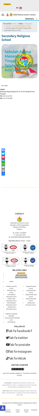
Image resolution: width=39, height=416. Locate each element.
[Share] (19, 174)
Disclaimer (34, 410)
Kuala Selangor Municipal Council (11, 304)
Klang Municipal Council (31, 291)
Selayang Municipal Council (31, 295)
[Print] (19, 170)
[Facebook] (19, 150)
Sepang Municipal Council (31, 299)
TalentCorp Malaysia (11, 313)
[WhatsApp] (19, 163)
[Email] (19, 167)
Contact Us (7, 4)
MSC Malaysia (11, 322)
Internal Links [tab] (21, 273)
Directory (29, 19)
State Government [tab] (21, 275)
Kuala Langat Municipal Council (11, 299)
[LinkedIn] (19, 160)
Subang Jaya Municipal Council (31, 304)
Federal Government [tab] (21, 277)
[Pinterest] (19, 157)
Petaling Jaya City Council (11, 287)
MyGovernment (9, 318)
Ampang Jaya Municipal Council (11, 308)
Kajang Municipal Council (31, 287)
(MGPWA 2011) (15, 319)
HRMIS (11, 281)
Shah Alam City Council (11, 291)
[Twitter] (19, 153)
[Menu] (3, 15)
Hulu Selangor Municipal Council (11, 295)
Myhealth (11, 316)
